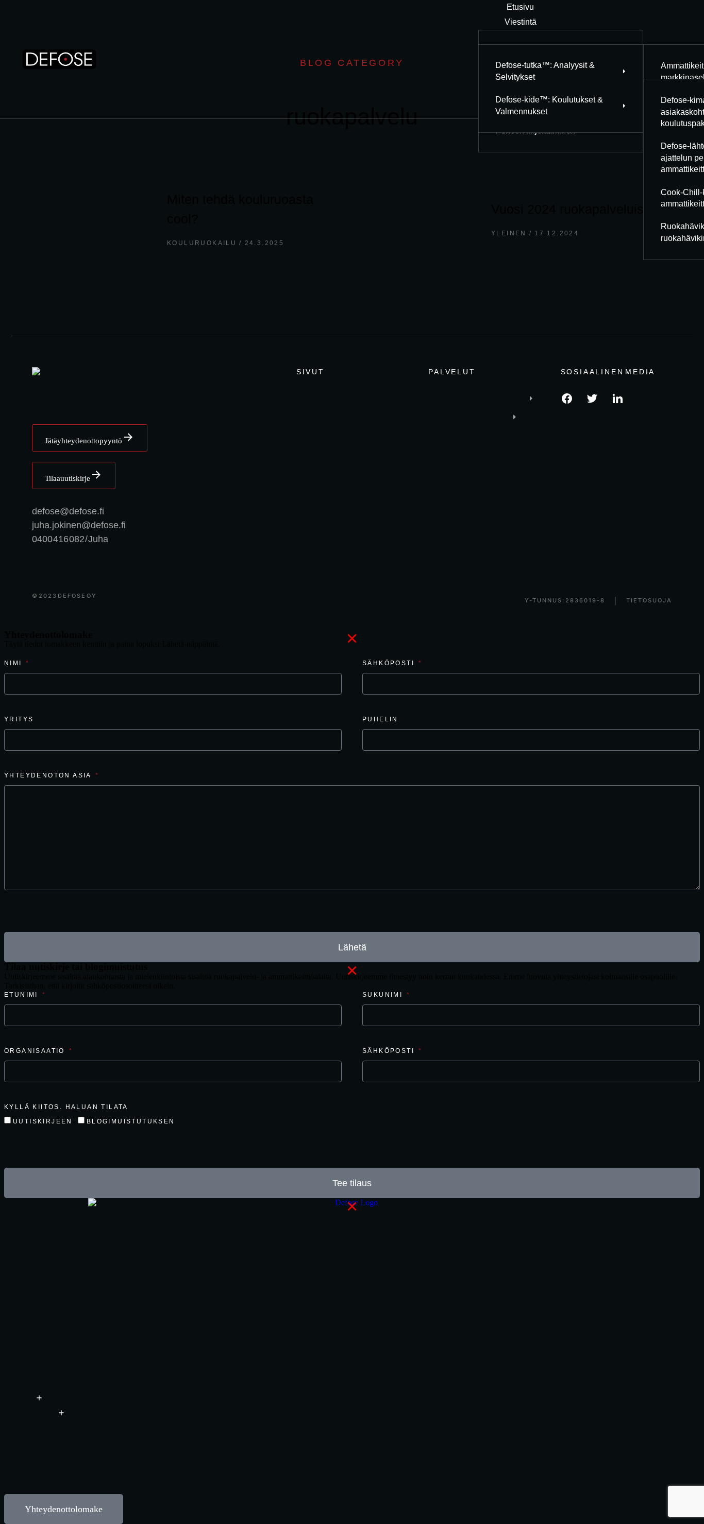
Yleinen (509, 233)
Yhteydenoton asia (49, 775)
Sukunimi (384, 994)
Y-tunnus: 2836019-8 (565, 600)
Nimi (14, 663)
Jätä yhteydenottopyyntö (83, 441)
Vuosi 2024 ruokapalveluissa (574, 209)
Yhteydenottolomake (64, 1509)
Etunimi (22, 994)
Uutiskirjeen (43, 1121)
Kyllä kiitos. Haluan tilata (66, 1107)
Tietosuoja (649, 600)
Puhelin (380, 719)
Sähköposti (389, 663)
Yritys (18, 719)
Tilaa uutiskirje (67, 478)
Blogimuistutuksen (131, 1121)
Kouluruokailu (202, 243)
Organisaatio (36, 1050)
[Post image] (94, 219)
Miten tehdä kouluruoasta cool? (240, 209)
